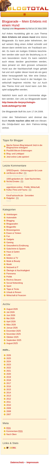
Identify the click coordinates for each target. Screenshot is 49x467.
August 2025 (12, 343)
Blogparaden (20, 29)
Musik (9, 264)
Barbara (9, 184)
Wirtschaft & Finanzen (16, 295)
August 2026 (12, 309)
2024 (8, 361)
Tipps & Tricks (12, 289)
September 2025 (13, 340)
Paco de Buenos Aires (14, 192)
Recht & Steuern (13, 280)
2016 (8, 386)
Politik (9, 277)
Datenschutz (17, 462)
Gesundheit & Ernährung (17, 246)
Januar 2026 (12, 328)
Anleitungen (11, 214)
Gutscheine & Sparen (16, 249)
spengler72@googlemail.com (16, 176)
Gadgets (10, 239)
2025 (8, 358)
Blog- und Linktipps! (15, 154)
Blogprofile (11, 227)
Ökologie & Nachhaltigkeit (18, 270)
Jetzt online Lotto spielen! (17, 157)
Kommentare (14, 431)
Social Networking (14, 283)
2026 (8, 355)
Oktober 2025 (12, 337)
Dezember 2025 (13, 331)
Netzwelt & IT (12, 267)
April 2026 (11, 321)
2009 (8, 408)
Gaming (9, 242)
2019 (8, 377)
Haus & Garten (13, 252)
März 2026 (11, 325)
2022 (8, 368)
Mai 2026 (10, 318)
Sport (8, 286)
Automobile (11, 218)
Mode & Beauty (13, 261)
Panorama (11, 274)
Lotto (8, 255)
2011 (8, 402)
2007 (8, 414)
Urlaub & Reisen (13, 292)
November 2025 (13, 334)
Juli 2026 (10, 312)
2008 (8, 411)
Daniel (8, 201)
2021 (8, 371)
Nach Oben (11, 434)
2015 (8, 389)
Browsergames (13, 230)
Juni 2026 (10, 315)
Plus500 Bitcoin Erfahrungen (19, 151)
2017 (8, 383)
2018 (8, 380)
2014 (8, 393)
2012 (8, 399)
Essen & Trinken (13, 233)
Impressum (33, 462)
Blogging (10, 221)
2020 (8, 374)
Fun (8, 236)
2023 (8, 365)
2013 (8, 396)
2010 (8, 405)
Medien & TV (12, 258)
